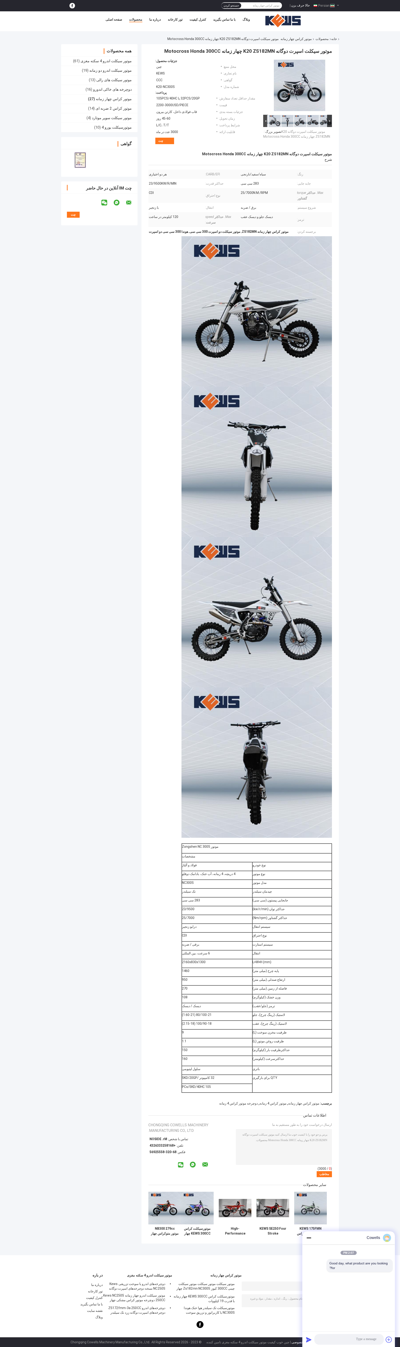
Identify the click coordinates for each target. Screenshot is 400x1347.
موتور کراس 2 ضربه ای (114, 108)
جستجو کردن (231, 5)
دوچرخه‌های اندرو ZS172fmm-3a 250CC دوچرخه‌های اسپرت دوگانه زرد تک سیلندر (136, 1310)
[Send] (308, 1340)
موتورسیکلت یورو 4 (117, 127)
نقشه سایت (95, 1311)
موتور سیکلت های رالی (114, 80)
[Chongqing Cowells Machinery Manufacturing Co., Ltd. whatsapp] (119, 202)
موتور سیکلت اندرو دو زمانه (110, 70)
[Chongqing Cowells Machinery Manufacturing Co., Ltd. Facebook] (72, 6)
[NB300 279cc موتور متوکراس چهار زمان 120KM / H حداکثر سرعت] (164, 1208)
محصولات (135, 19)
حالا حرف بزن (300, 5)
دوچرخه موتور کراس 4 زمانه (238, 1103)
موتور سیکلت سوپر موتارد (112, 118)
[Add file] (389, 1340)
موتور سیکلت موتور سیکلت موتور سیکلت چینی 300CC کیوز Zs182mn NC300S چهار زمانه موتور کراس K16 (205, 1287)
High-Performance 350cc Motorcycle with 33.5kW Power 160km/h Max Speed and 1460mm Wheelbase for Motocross (235, 1231)
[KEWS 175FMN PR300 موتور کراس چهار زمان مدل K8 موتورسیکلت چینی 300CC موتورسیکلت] (310, 1208)
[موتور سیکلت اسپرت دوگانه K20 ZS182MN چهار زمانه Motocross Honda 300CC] (299, 86)
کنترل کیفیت (198, 19)
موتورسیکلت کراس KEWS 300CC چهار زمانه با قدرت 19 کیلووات (197, 1231)
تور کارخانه (175, 19)
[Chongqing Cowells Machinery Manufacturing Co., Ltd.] (283, 21)
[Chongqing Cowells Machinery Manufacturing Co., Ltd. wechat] (107, 202)
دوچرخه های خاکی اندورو (112, 89)
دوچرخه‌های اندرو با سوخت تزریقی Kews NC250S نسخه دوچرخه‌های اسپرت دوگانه (137, 1286)
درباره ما (155, 19)
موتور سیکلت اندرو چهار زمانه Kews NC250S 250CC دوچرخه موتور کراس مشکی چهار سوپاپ (134, 1298)
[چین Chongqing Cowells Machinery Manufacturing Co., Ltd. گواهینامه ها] (80, 160)
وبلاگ (246, 19)
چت (160, 141)
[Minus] (309, 1238)
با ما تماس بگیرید (224, 19)
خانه (334, 39)
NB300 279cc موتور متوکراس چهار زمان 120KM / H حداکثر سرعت (165, 1231)
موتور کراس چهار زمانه (296, 39)
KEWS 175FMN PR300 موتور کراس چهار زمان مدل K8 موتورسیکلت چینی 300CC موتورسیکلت (310, 1231)
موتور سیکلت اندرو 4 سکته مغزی (106, 61)
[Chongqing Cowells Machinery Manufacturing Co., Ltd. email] (132, 202)
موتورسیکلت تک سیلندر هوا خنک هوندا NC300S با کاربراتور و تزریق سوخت (209, 1310)
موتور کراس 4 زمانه (273, 1103)
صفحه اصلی (114, 19)
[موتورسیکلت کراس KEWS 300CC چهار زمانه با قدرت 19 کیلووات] (197, 1208)
